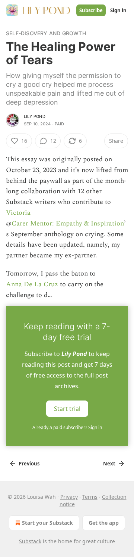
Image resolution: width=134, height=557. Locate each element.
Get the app (104, 522)
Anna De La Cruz (32, 284)
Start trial (67, 409)
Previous (29, 463)
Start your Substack (47, 522)
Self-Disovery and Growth (46, 33)
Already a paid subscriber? (67, 427)
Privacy (69, 496)
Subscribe (91, 10)
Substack (30, 541)
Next (109, 463)
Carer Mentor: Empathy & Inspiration (68, 223)
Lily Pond (34, 116)
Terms (90, 496)
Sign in (118, 10)
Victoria (18, 213)
